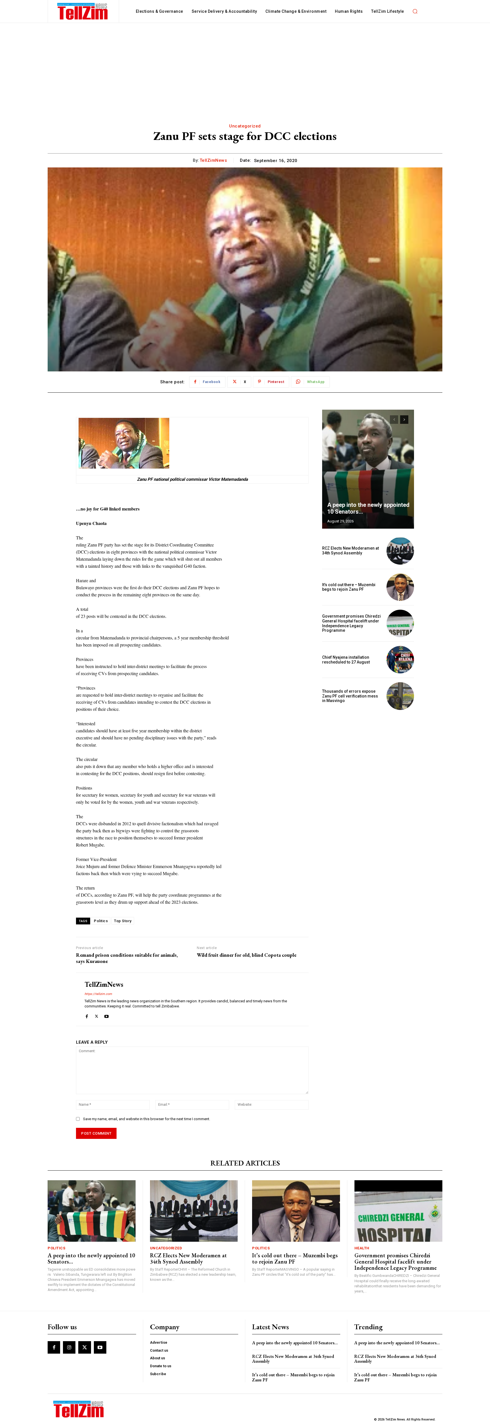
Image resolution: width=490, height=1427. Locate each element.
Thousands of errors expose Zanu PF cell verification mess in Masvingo (350, 696)
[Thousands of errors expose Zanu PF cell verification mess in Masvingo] (400, 696)
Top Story (123, 921)
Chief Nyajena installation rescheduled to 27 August (346, 659)
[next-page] (404, 419)
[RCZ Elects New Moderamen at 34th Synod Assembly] (400, 551)
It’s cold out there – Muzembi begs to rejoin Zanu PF (348, 587)
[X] (96, 1015)
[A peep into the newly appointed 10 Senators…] (368, 469)
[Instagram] (69, 1347)
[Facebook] (87, 1015)
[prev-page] (394, 419)
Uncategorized (245, 126)
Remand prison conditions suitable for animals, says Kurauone (127, 958)
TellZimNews (213, 160)
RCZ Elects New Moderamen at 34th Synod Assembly (350, 550)
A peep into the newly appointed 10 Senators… (91, 1258)
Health (361, 1248)
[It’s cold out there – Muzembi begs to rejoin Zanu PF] (400, 587)
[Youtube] (106, 1015)
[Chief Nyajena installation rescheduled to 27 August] (400, 659)
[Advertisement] (245, 65)
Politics (101, 921)
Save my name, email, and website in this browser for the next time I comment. (146, 1119)
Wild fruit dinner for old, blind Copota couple (246, 955)
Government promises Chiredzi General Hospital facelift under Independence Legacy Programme (351, 623)
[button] (415, 11)
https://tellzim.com (98, 994)
